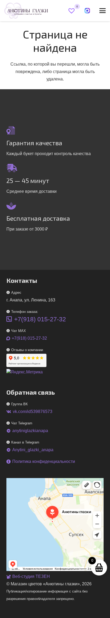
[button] (102, 10)
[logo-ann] (26, 11)
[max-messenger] (87, 10)
